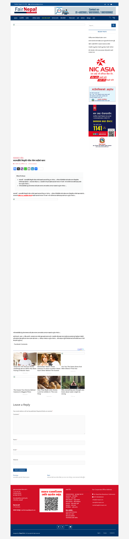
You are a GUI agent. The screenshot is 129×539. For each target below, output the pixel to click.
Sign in (98, 533)
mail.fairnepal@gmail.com (36, 4)
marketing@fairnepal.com (99, 505)
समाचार (83, 18)
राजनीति (21, 18)
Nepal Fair (22, 533)
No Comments (33, 163)
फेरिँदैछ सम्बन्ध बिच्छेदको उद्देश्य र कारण (97, 37)
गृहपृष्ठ (15, 18)
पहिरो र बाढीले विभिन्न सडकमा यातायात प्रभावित (99, 44)
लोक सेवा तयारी (46, 18)
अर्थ (78, 18)
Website (15, 459)
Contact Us (112, 532)
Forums (105, 533)
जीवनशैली (62, 18)
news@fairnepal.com (98, 502)
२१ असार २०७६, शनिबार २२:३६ (20, 163)
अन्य (94, 18)
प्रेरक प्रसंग (55, 18)
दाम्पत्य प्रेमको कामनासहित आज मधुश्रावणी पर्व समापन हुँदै (102, 40)
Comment (16, 414)
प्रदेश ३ (21, 157)
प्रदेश (27, 18)
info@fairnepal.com (97, 499)
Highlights (16, 157)
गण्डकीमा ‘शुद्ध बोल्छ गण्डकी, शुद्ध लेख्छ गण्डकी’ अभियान (101, 47)
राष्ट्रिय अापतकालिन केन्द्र (25, 195)
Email (15, 449)
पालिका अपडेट (36, 18)
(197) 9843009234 (98, 497)
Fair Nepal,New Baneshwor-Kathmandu (104, 494)
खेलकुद (89, 18)
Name (15, 439)
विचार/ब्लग (72, 18)
